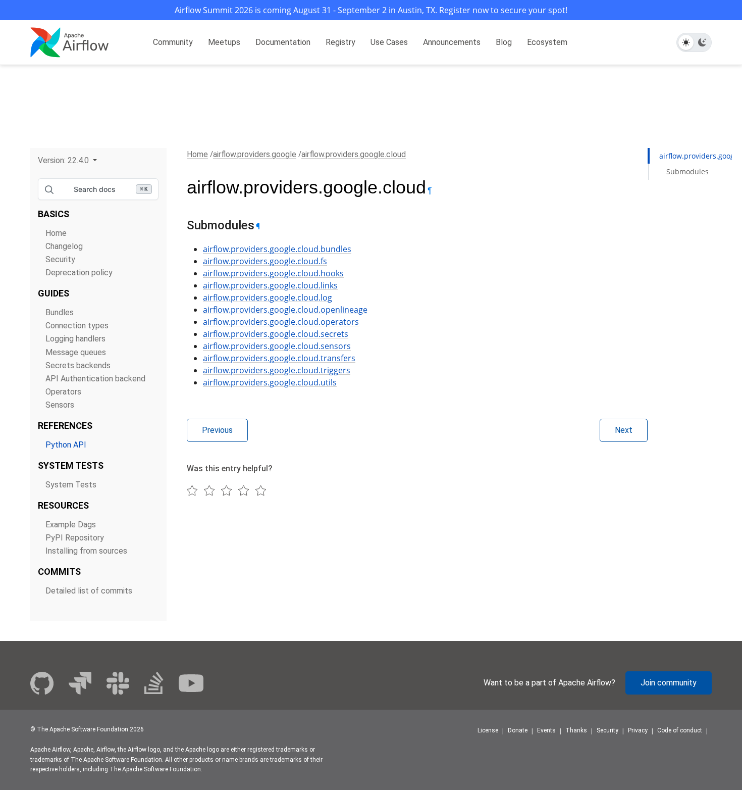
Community (173, 42)
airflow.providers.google (254, 154)
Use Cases (389, 42)
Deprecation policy (79, 272)
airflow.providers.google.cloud (353, 154)
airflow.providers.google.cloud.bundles (277, 249)
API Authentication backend (95, 378)
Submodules (687, 171)
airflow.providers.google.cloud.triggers (276, 370)
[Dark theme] (702, 42)
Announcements (452, 42)
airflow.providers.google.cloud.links (270, 285)
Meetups (224, 42)
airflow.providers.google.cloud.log (267, 297)
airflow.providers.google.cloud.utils (270, 382)
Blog (504, 42)
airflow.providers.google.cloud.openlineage (285, 309)
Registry (340, 42)
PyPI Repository (74, 537)
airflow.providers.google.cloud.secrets (275, 333)
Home (56, 233)
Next (623, 430)
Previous (217, 430)
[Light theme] (686, 42)
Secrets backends (78, 365)
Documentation (282, 42)
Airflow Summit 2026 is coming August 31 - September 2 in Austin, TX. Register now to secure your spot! (371, 10)
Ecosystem (547, 42)
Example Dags (70, 524)
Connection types (77, 325)
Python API (65, 445)
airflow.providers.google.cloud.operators (281, 321)
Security (60, 259)
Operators (63, 392)
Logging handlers (75, 338)
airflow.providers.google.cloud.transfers (279, 358)
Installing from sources (86, 551)
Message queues (75, 352)
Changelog (64, 246)
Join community (669, 682)
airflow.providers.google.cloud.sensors (277, 346)
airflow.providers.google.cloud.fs (265, 261)
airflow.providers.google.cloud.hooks (273, 273)
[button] (67, 160)
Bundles (59, 312)
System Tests (70, 484)
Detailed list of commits (88, 591)
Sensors (59, 405)
